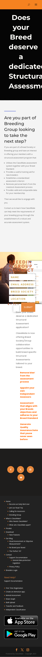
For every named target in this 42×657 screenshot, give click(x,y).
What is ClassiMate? (13, 518)
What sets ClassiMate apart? (20, 525)
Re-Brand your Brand (17, 547)
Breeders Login (11, 570)
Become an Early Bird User (19, 504)
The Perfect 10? (15, 551)
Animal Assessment (13, 595)
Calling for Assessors (17, 511)
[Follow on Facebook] (10, 469)
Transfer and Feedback (15, 606)
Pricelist (9, 528)
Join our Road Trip (16, 508)
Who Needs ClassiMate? (18, 521)
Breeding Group (15, 515)
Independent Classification (16, 610)
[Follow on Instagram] (30, 469)
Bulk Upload (10, 602)
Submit (28, 307)
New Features (14, 535)
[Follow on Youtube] (21, 477)
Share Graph (10, 599)
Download (10, 532)
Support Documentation (18, 557)
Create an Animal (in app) (15, 592)
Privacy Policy (14, 566)
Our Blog (9, 538)
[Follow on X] (20, 469)
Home (8, 501)
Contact (9, 555)
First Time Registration (14, 588)
